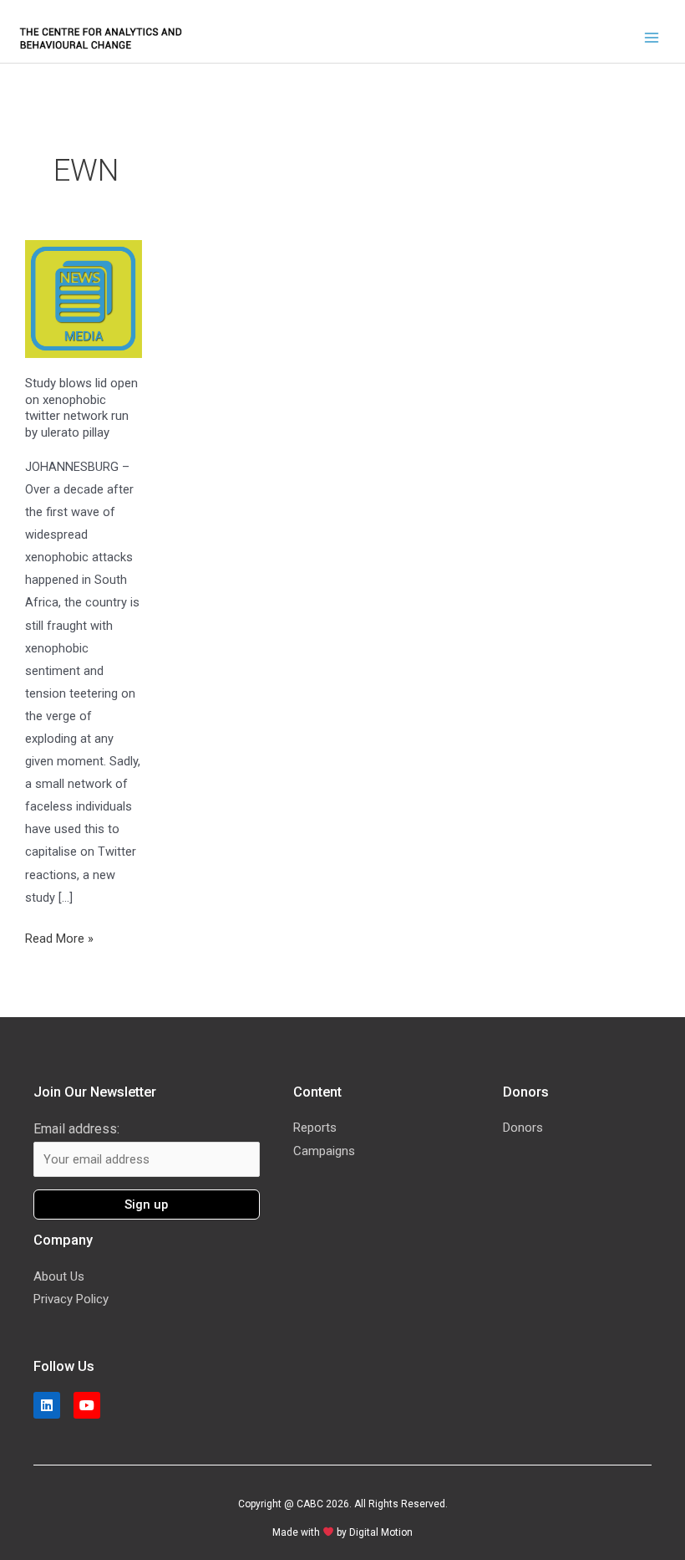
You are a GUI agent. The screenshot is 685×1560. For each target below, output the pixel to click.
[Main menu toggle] (651, 37)
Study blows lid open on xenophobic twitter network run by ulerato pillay (81, 408)
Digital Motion (381, 1532)
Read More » (59, 937)
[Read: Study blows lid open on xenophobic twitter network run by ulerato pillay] (83, 297)
